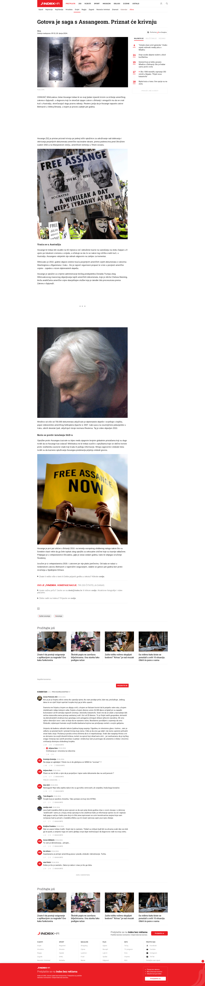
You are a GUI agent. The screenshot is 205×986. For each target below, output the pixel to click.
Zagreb (91, 10)
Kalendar (124, 10)
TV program (128, 949)
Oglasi (117, 4)
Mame (83, 960)
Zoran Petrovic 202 (50, 697)
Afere (132, 10)
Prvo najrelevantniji (60, 692)
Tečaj (126, 946)
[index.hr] (50, 3)
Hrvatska (69, 10)
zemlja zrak (47, 807)
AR (47, 748)
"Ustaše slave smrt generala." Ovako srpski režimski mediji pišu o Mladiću (153, 47)
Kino (126, 953)
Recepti (105, 949)
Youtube (153, 949)
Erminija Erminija (49, 759)
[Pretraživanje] (166, 3)
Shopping (84, 946)
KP (39, 827)
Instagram (153, 953)
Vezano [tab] (162, 38)
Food (82, 957)
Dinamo (62, 949)
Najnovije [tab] (139, 38)
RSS (125, 960)
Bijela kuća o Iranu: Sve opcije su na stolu (153, 82)
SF (40, 864)
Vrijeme (127, 957)
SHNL (61, 957)
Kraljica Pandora (49, 826)
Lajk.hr (105, 953)
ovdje (93, 590)
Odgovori (106, 960)
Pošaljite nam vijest (153, 960)
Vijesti (87, 4)
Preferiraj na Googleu (158, 32)
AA (39, 786)
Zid (80, 4)
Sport (97, 4)
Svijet (77, 10)
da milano (47, 851)
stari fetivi (47, 862)
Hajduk (61, 953)
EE (40, 760)
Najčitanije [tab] (151, 38)
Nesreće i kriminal (103, 10)
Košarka (62, 960)
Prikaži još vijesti (150, 91)
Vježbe (105, 957)
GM (39, 841)
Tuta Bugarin (48, 796)
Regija (84, 10)
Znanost (115, 10)
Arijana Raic (53, 748)
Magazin (84, 942)
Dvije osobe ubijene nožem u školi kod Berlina (152, 56)
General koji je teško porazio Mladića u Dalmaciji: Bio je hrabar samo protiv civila (152, 64)
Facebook (153, 946)
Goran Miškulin (49, 840)
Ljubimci (84, 953)
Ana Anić (46, 785)
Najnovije (49, 10)
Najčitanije (59, 10)
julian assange (44, 616)
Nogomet (62, 946)
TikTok (152, 957)
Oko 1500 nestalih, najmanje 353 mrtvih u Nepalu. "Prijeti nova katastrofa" (152, 74)
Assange (58, 616)
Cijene (126, 4)
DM (39, 852)
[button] (40, 641)
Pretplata (70, 4)
